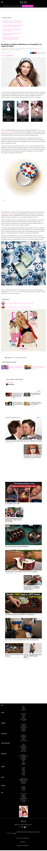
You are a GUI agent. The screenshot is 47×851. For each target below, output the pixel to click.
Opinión (23, 728)
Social (23, 749)
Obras (23, 715)
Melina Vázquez (10, 382)
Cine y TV (23, 692)
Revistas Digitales (28, 6)
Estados (23, 726)
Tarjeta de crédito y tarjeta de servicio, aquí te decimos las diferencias (20, 303)
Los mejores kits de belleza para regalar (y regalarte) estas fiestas (16, 367)
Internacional (23, 712)
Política (3, 721)
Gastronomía (23, 678)
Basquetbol (23, 702)
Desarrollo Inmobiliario (23, 733)
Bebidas (23, 679)
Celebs (12, 6)
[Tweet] (33, 53)
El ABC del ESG (23, 755)
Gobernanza (23, 750)
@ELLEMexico (11, 384)
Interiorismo (23, 737)
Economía (23, 711)
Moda (4, 6)
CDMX (23, 725)
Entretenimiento (23, 690)
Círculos (23, 670)
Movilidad (24, 751)
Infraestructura (23, 735)
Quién (2, 666)
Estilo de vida (18, 6)
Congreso (24, 724)
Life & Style (4, 688)
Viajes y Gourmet (23, 673)
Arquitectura (23, 736)
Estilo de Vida (23, 684)
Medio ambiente (23, 748)
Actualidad (23, 741)
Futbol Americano (23, 701)
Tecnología (23, 713)
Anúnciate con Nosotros (23, 799)
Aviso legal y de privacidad (22, 792)
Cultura (23, 675)
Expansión (3, 708)
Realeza (23, 669)
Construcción (23, 732)
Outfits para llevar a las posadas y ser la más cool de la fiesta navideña (38, 367)
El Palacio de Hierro (13, 291)
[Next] (44, 367)
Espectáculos (23, 668)
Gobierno (23, 722)
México (23, 723)
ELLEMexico (20, 781)
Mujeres (23, 717)
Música (23, 693)
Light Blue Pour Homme (12, 213)
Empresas (23, 709)
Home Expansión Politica (23, 710)
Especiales (23, 744)
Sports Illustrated (5, 697)
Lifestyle (23, 704)
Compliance (22, 796)
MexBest (3, 677)
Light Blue (3, 213)
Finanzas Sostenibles (23, 752)
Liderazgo (24, 742)
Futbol (23, 698)
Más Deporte (23, 703)
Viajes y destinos (23, 680)
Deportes (23, 691)
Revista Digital (23, 348)
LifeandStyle (23, 718)
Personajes (23, 682)
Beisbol (23, 699)
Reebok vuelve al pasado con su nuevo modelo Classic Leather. (18, 307)
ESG (23, 716)
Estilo (23, 689)
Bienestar (23, 683)
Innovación (23, 753)
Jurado (23, 685)
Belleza (8, 6)
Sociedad (23, 729)
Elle (2, 659)
